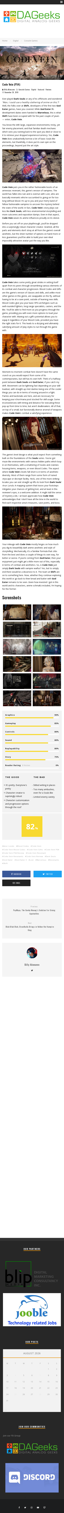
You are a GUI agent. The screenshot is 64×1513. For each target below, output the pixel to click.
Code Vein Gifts (35, 849)
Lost (32, 860)
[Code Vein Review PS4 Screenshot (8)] (47, 664)
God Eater (8, 860)
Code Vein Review (34, 856)
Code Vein (36, 846)
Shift (5, 863)
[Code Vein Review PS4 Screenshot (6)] (47, 647)
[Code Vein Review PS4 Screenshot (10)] (47, 681)
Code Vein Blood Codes (14, 849)
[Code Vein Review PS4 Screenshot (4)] (47, 629)
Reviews (48, 90)
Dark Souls (51, 856)
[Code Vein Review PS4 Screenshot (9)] (17, 681)
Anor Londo (8, 846)
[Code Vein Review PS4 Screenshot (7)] (17, 664)
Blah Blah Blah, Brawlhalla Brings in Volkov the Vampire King (30, 927)
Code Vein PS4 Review (13, 853)
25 (15, 1394)
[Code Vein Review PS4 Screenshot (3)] (17, 629)
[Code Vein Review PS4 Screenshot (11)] (17, 698)
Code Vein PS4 (52, 849)
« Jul (5, 1410)
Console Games (24, 90)
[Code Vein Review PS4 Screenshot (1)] (17, 612)
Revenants (54, 860)
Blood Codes (23, 846)
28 (40, 1394)
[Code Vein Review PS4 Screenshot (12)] (47, 698)
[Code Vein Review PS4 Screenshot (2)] (47, 612)
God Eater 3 (21, 860)
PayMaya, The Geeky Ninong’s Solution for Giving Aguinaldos (34, 910)
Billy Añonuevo (9, 89)
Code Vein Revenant (36, 853)
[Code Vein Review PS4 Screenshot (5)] (17, 647)
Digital (33, 90)
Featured (41, 90)
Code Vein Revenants (13, 856)
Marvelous (41, 860)
